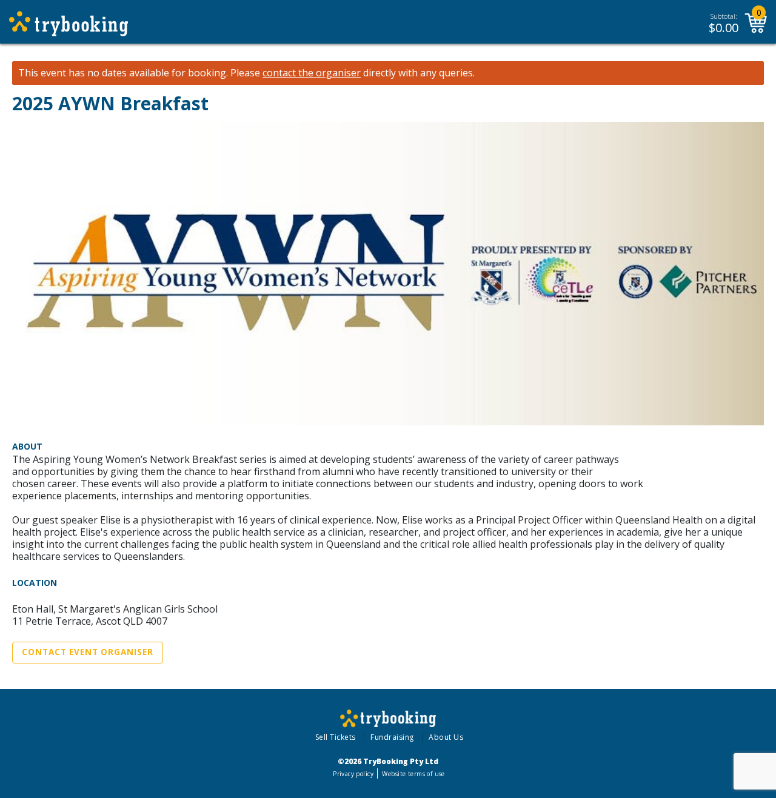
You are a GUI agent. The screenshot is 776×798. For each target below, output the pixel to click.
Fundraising (392, 737)
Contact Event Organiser (87, 652)
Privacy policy (353, 774)
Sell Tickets (335, 737)
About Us (446, 737)
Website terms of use (413, 774)
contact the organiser (312, 73)
